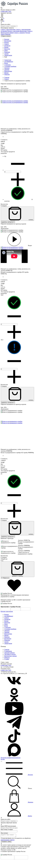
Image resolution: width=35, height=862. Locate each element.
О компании (8, 651)
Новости (7, 657)
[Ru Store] (25, 610)
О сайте (6, 659)
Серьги (6, 79)
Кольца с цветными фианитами (17, 31)
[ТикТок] (14, 742)
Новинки (7, 640)
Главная (6, 77)
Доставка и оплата (10, 654)
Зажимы (6, 69)
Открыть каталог (5, 36)
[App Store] (16, 610)
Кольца (6, 614)
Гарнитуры (7, 60)
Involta (3, 759)
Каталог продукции (7, 611)
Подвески (7, 619)
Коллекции (7, 638)
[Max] (14, 756)
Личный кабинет (9, 652)
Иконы (6, 73)
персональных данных (8, 840)
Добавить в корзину (17, 576)
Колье (6, 63)
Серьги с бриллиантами (8, 29)
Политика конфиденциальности (10, 757)
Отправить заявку (6, 841)
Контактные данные (10, 656)
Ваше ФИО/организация (8, 826)
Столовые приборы (10, 66)
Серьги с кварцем (19, 32)
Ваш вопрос (4, 833)
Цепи (6, 624)
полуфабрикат (8, 61)
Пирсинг (8, 34)
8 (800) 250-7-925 (6, 670)
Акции (6, 642)
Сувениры (7, 65)
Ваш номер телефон (7, 829)
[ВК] (14, 687)
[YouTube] (14, 715)
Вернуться (6, 578)
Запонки (7, 68)
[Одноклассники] (14, 701)
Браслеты (7, 622)
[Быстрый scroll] (1, 761)
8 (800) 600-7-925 (6, 11)
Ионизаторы (8, 71)
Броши (6, 621)
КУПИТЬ (30, 220)
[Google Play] (6, 610)
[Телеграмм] (14, 728)
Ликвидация (8, 643)
